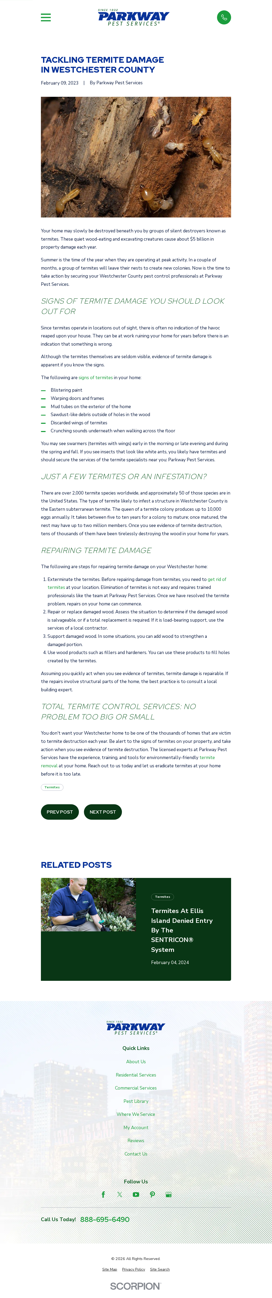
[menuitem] (109, 1269)
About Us (136, 1062)
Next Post (103, 812)
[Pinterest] (152, 1194)
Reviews (136, 1141)
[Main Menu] (46, 17)
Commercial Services (136, 1088)
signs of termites (96, 378)
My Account (136, 1128)
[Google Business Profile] (168, 1194)
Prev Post (60, 812)
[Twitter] (120, 1194)
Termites (52, 787)
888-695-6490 (105, 1219)
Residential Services (136, 1075)
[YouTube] (136, 1194)
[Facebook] (103, 1194)
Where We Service (136, 1114)
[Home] (134, 17)
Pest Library (136, 1101)
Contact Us (136, 1154)
